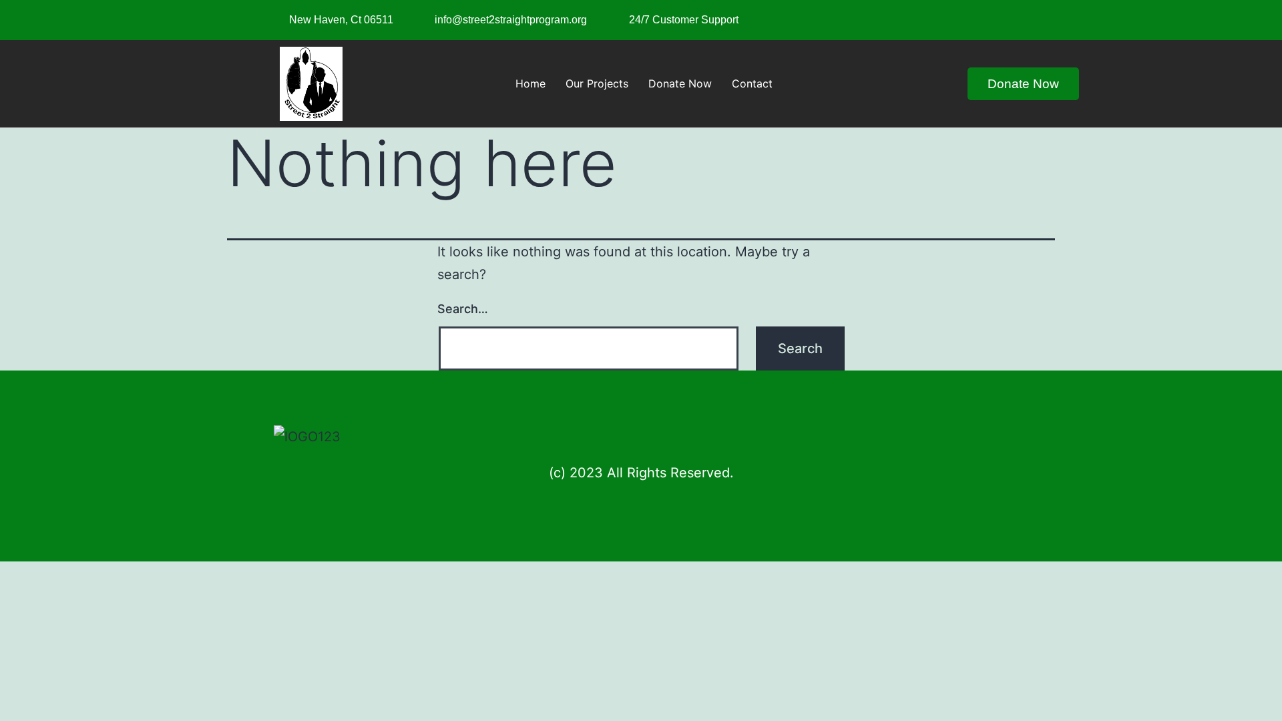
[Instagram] (997, 17)
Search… (462, 309)
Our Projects (597, 83)
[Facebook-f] (969, 17)
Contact (752, 83)
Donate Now (680, 83)
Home (530, 83)
